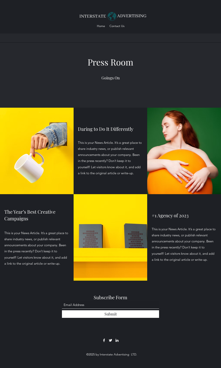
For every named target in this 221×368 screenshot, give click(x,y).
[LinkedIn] (117, 340)
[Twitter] (110, 340)
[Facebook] (104, 340)
